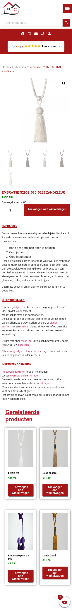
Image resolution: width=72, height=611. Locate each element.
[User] (49, 33)
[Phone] (42, 33)
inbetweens (34, 351)
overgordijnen (16, 351)
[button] (67, 8)
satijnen (24, 326)
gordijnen (17, 307)
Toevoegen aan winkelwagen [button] (20, 490)
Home (5, 67)
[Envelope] (36, 33)
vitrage (34, 375)
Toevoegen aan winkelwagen (47, 209)
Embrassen (19, 67)
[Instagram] (29, 33)
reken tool (26, 340)
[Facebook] (22, 33)
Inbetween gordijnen (13, 371)
